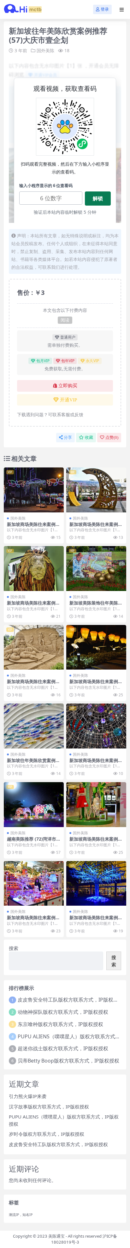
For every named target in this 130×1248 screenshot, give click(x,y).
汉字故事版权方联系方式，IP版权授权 (49, 1106)
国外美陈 (45, 50)
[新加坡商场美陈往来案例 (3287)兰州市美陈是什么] (96, 489)
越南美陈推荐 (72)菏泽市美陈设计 (34, 841)
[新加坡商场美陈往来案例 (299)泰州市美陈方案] (96, 726)
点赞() (111, 437)
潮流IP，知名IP (20, 1214)
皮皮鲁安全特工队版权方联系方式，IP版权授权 (70, 999)
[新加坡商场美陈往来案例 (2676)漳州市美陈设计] (34, 568)
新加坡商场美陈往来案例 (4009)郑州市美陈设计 (31, 920)
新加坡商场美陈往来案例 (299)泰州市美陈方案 (93, 763)
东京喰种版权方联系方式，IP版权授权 (60, 1024)
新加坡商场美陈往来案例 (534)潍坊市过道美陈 (31, 684)
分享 (68, 437)
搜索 (13, 948)
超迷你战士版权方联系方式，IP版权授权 (63, 1048)
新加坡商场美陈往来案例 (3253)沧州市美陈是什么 (93, 920)
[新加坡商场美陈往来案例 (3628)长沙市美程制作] (96, 647)
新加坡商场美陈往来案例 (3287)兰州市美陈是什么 (93, 527)
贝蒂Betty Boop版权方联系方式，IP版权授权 (68, 1060)
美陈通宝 (56, 1236)
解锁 (98, 198)
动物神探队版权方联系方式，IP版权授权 (63, 1011)
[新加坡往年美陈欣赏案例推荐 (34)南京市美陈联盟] (34, 726)
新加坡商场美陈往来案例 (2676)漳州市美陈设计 (31, 605)
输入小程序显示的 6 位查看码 (46, 185)
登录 (105, 9)
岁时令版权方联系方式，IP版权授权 (46, 1134)
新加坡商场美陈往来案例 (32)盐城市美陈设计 (93, 841)
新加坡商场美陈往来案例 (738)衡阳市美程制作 (31, 527)
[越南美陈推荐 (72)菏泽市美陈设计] (34, 804)
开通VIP (68, 399)
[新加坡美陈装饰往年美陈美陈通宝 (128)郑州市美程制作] (96, 568)
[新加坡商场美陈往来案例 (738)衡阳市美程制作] (34, 489)
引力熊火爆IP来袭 (27, 1096)
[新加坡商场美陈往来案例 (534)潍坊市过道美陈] (34, 647)
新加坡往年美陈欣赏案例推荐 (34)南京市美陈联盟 (33, 763)
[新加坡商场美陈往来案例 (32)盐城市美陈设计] (96, 804)
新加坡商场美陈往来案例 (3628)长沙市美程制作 (93, 684)
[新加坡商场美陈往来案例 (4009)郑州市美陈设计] (34, 883)
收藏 (89, 437)
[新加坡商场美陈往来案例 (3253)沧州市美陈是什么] (96, 883)
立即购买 (67, 385)
